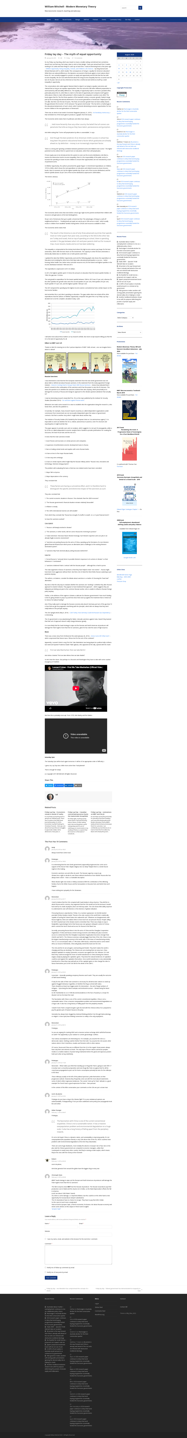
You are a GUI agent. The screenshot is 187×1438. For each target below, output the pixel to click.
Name (47, 1223)
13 (130, 68)
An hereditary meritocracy (101, 112)
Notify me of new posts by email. (57, 1272)
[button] (49, 785)
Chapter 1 (135, 509)
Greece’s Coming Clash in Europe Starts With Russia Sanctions (70, 385)
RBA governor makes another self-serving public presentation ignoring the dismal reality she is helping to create (129, 293)
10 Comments (78, 58)
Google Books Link (130, 557)
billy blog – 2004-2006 (124, 577)
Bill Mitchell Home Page (124, 575)
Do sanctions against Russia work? (73, 400)
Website (47, 1231)
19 (126, 72)
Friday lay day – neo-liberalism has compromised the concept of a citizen (66, 1290)
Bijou (118, 169)
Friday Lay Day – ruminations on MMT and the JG (101, 813)
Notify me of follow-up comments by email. (61, 1267)
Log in (97, 1303)
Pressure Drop (121, 581)
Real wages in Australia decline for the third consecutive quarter (127, 111)
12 (126, 68)
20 (130, 72)
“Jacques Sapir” (56, 1209)
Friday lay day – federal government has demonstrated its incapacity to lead (117, 1290)
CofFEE (119, 579)
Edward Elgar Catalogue (124, 509)
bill (61, 58)
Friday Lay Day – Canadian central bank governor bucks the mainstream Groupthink (78, 814)
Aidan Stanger (56, 1110)
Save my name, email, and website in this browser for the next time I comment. (72, 1239)
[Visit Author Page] (50, 797)
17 (119, 72)
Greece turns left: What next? (100, 636)
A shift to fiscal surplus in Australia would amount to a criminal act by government (129, 286)
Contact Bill (123, 1307)
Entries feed (98, 1307)
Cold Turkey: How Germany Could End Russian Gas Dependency (90, 613)
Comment (48, 1244)
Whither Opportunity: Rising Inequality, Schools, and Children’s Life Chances (69, 69)
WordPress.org (99, 1314)
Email (81, 1223)
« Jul (118, 83)
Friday (68, 58)
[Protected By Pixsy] (122, 96)
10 (119, 68)
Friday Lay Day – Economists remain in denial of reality (55, 813)
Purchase (120, 466)
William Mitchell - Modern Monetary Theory (70, 6)
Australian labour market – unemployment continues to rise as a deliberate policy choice (128, 244)
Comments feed (100, 1311)
